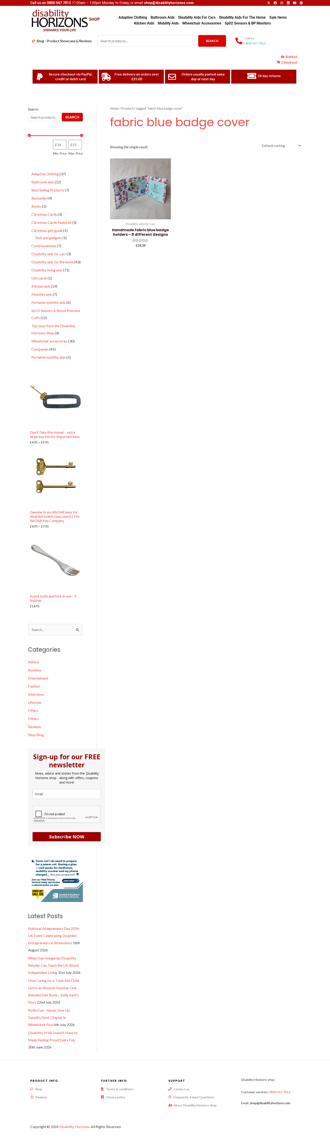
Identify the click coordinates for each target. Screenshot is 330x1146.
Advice (33, 662)
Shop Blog (36, 735)
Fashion (34, 686)
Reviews (34, 726)
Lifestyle (34, 702)
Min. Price (60, 153)
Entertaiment (38, 678)
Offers (33, 710)
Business (35, 670)
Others (33, 718)
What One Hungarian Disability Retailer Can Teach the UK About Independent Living (53, 965)
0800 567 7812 (59, 3)
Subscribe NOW (66, 837)
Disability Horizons (74, 1126)
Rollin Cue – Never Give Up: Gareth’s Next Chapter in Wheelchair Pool (49, 1017)
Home (114, 108)
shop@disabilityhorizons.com (270, 1103)
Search (212, 41)
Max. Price (75, 153)
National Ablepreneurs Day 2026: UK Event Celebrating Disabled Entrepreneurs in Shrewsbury (54, 935)
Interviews (36, 694)
